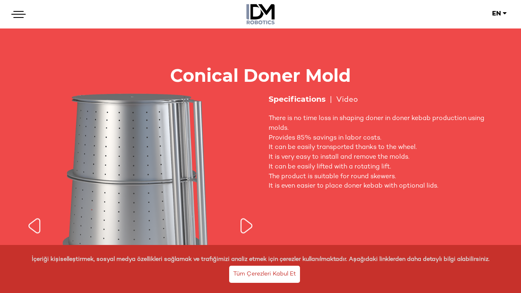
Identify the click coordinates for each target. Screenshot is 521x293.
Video (347, 100)
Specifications (297, 99)
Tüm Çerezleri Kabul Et (264, 274)
